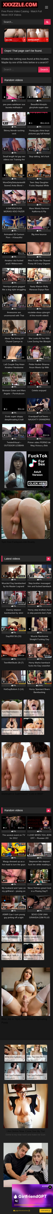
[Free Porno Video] (21, 5)
